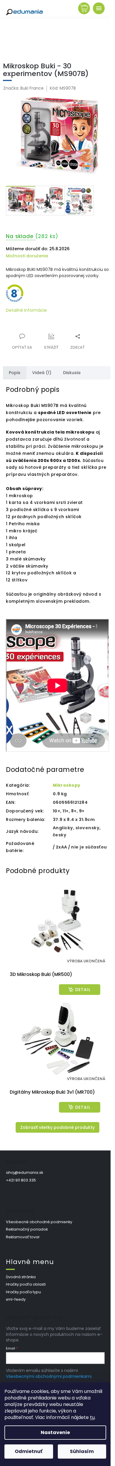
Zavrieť (45, 333)
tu (92, 1417)
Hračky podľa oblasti (26, 1284)
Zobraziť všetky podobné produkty (57, 1127)
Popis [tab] (14, 373)
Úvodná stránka (21, 1276)
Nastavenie (55, 1432)
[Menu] (99, 8)
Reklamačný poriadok (27, 1229)
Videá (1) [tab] (41, 373)
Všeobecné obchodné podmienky (39, 1221)
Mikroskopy (66, 785)
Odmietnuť (28, 1451)
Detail (83, 990)
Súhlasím (82, 1451)
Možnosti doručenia (27, 256)
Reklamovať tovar (23, 1236)
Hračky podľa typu (23, 1291)
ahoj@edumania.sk (24, 1172)
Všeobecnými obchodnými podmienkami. (49, 1376)
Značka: (23, 88)
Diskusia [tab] (71, 373)
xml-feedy (16, 1299)
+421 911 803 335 (21, 1180)
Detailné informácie (26, 310)
